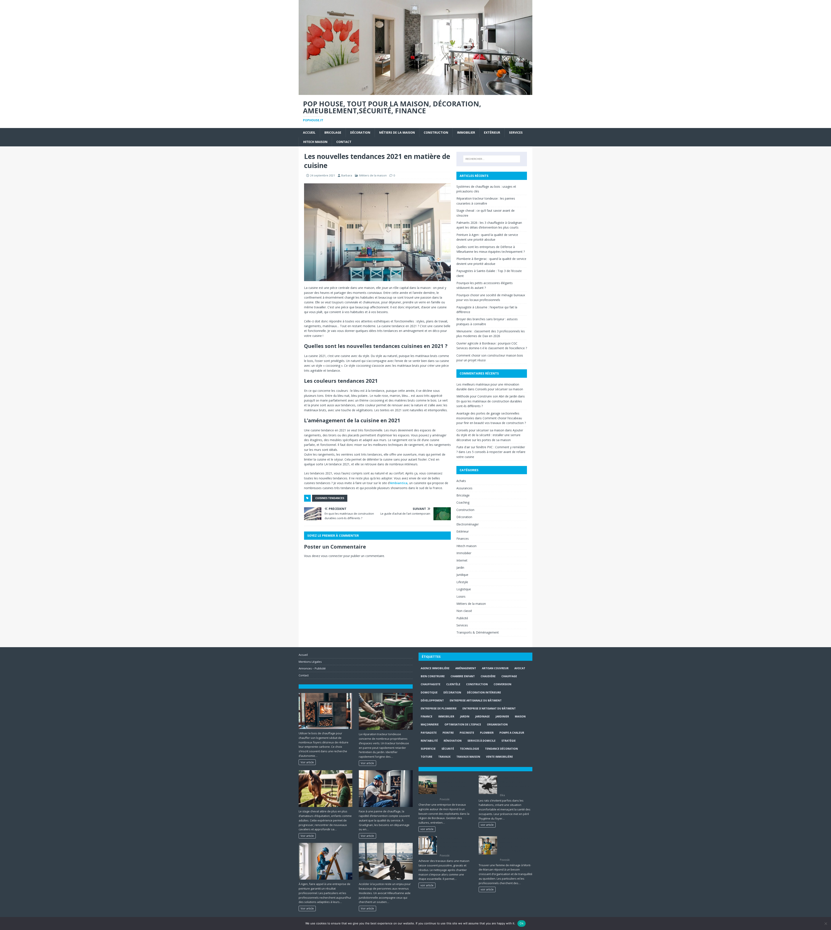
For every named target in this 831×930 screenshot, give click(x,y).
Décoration (360, 132)
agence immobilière (435, 668)
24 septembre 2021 (322, 175)
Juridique (462, 575)
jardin (464, 716)
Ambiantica (398, 483)
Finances (462, 538)
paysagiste (429, 733)
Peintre (448, 733)
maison (520, 716)
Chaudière (488, 676)
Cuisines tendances (329, 498)
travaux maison (468, 757)
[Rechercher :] (491, 159)
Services (516, 132)
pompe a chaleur (511, 733)
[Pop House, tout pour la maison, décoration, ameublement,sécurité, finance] (415, 92)
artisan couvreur (495, 668)
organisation (497, 724)
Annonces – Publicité (312, 668)
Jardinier (502, 716)
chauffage (509, 676)
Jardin (460, 567)
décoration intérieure (484, 692)
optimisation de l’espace (462, 724)
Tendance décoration (501, 749)
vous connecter (332, 556)
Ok (521, 923)
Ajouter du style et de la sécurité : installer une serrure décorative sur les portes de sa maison (489, 435)
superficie (428, 749)
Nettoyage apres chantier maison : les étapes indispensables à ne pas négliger (455, 844)
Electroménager (467, 524)
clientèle (453, 684)
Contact (343, 142)
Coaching (462, 502)
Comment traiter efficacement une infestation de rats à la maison (515, 784)
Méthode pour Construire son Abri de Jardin (486, 396)
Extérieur (492, 132)
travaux (444, 757)
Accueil (309, 132)
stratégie (508, 741)
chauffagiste (430, 684)
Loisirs (460, 596)
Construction (436, 132)
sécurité (447, 749)
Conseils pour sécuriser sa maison (499, 389)
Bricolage (332, 132)
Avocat (519, 668)
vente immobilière (499, 757)
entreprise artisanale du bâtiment (476, 700)
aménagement (465, 668)
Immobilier (466, 132)
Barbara (346, 175)
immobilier (446, 716)
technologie (469, 749)
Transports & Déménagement (477, 632)
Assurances (464, 488)
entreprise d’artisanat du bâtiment (489, 708)
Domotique (429, 692)
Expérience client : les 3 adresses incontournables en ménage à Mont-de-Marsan (515, 846)
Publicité (462, 618)
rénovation (453, 741)
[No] (825, 923)
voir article (426, 829)
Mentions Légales (310, 662)
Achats (461, 481)
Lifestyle (462, 582)
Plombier (487, 733)
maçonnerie (430, 724)
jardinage (482, 716)
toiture (426, 757)
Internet (461, 560)
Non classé (464, 611)
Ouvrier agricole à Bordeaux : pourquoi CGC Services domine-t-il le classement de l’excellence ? (456, 786)
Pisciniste (467, 733)
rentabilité (429, 741)
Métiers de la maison (397, 132)
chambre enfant (463, 676)
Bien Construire (433, 676)
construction (477, 684)
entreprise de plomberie (439, 708)
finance (426, 716)
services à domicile (481, 741)
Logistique (463, 589)
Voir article (307, 762)
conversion (502, 684)
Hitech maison (315, 142)
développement (432, 700)
